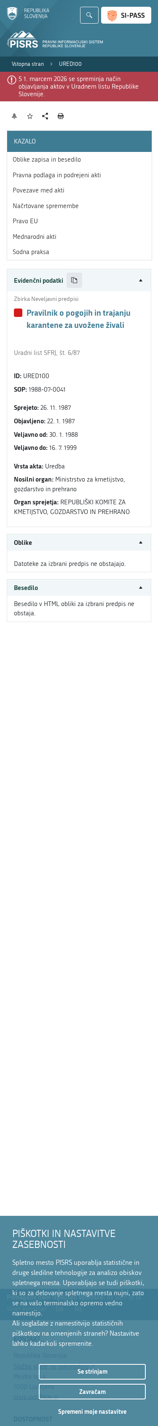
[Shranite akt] (30, 116)
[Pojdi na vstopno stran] (28, 18)
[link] (28, 64)
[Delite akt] (45, 116)
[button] (79, 280)
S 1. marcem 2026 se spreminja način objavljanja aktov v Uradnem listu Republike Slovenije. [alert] (79, 86)
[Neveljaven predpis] (18, 312)
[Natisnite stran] (61, 116)
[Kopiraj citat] (74, 280)
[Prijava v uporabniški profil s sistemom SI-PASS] (126, 15)
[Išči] (89, 15)
